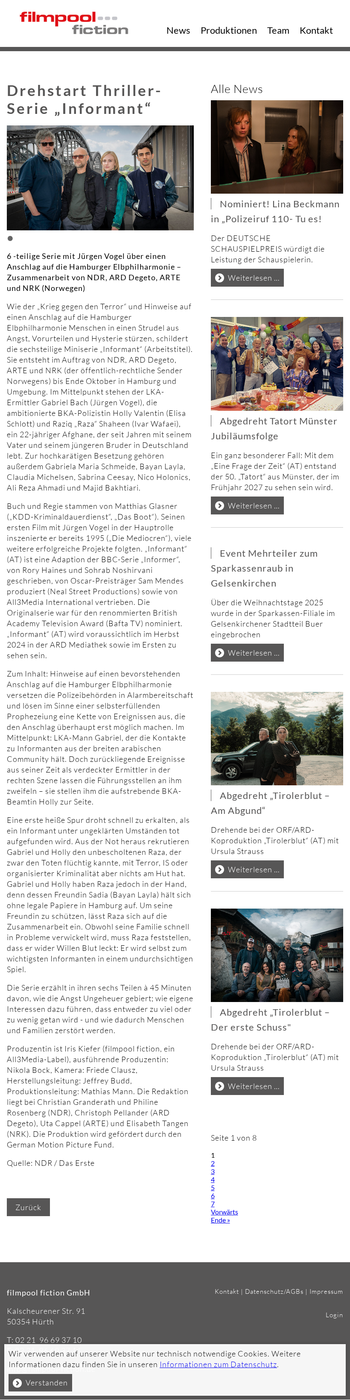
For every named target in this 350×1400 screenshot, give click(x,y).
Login (334, 1315)
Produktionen (229, 30)
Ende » (220, 1220)
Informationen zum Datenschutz (218, 1364)
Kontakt (316, 30)
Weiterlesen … (256, 280)
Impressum (326, 1291)
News (178, 30)
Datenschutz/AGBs (274, 1291)
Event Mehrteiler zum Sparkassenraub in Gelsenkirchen (264, 568)
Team (278, 30)
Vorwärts (224, 1212)
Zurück (28, 1207)
